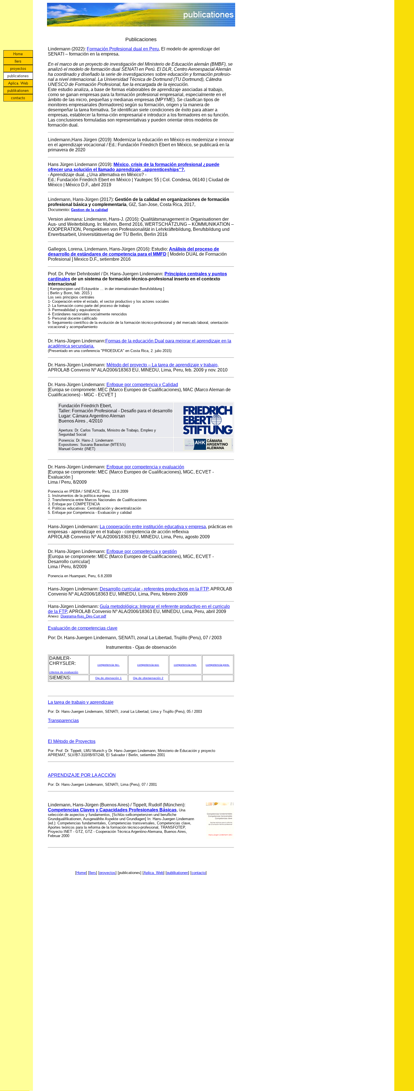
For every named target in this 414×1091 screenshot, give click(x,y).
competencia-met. (185, 664)
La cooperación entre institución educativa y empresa (153, 526)
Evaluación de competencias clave (82, 628)
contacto (199, 873)
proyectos (107, 873)
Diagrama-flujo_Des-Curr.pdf (83, 616)
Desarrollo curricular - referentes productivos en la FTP (154, 589)
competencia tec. (108, 664)
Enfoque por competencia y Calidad (142, 384)
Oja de (137, 678)
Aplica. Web (153, 873)
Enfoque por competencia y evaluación (145, 466)
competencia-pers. (218, 664)
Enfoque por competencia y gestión (141, 551)
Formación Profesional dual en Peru (123, 49)
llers (92, 873)
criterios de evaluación (63, 672)
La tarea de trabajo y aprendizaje (80, 702)
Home (81, 873)
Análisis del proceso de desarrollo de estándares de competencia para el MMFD (133, 251)
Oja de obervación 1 (108, 678)
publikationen (177, 873)
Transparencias (63, 720)
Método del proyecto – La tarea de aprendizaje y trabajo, (162, 364)
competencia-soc (148, 664)
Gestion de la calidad (89, 210)
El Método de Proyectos (71, 741)
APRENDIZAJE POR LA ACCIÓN (82, 775)
